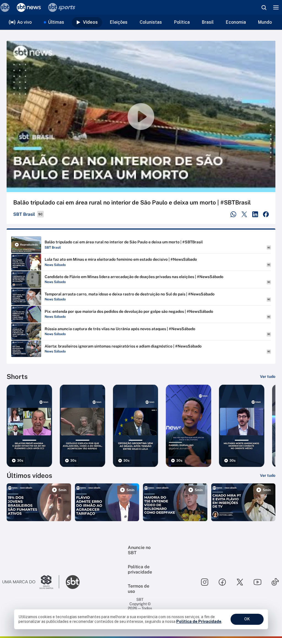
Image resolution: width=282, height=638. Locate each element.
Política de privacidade (140, 569)
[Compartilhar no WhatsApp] (233, 214)
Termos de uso (138, 588)
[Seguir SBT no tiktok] (275, 582)
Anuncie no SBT (139, 550)
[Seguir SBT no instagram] (204, 582)
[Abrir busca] (263, 7)
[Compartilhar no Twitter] (244, 214)
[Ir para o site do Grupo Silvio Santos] (30, 582)
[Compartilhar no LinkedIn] (255, 214)
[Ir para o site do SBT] (73, 582)
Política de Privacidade (198, 621)
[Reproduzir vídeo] (141, 116)
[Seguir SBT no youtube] (257, 582)
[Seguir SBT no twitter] (239, 582)
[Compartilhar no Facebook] (266, 214)
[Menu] (276, 7)
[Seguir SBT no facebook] (222, 582)
